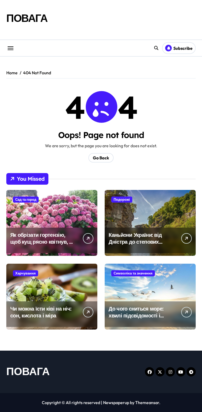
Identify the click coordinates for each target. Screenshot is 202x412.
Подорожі (122, 199)
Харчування (25, 273)
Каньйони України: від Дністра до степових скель (135, 242)
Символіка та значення (133, 273)
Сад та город (25, 199)
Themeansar (147, 402)
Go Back (101, 157)
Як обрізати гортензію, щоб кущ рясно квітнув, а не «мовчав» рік (41, 242)
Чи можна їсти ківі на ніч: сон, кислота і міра (40, 312)
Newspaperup (116, 402)
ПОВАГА (26, 17)
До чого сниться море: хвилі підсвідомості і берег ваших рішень (136, 315)
